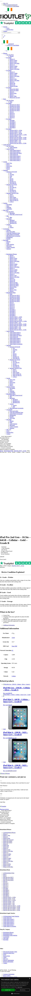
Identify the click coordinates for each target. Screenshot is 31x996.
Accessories (6, 228)
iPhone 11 (12, 77)
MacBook (12, 220)
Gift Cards (12, 418)
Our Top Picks (10, 54)
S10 (11, 173)
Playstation (9, 204)
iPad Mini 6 (12, 127)
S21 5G (11, 186)
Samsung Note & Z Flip (12, 193)
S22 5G (11, 189)
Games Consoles (10, 247)
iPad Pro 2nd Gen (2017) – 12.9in (18, 134)
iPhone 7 (12, 94)
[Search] (19, 33)
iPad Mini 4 (12, 124)
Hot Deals (5, 240)
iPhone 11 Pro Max (14, 80)
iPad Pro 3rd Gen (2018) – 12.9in (18, 137)
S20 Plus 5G (13, 181)
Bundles (8, 238)
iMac (7, 216)
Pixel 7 (8, 164)
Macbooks (12, 213)
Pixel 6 (8, 167)
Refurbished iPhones (11, 254)
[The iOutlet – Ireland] (15, 19)
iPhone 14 (12, 59)
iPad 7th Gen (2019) (15, 107)
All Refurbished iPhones (9, 832)
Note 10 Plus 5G (14, 199)
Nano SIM (14, 646)
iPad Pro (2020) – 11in (15, 140)
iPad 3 (4, 874)
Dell (11, 226)
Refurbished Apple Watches (10, 935)
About (4, 957)
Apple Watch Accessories (12, 234)
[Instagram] (1, 0)
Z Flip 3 (12, 201)
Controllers (9, 208)
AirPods (8, 230)
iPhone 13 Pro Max (14, 69)
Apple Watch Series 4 (15, 159)
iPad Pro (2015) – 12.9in (16, 130)
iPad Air (12, 112)
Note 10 (12, 196)
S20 (11, 177)
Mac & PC (6, 210)
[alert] (15, 986)
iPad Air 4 (12, 116)
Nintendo (8, 207)
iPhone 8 (12, 92)
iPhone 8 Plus (13, 93)
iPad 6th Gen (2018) (15, 106)
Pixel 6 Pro (9, 166)
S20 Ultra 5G (13, 183)
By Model (8, 57)
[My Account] (3, 34)
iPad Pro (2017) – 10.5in (16, 133)
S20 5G (11, 180)
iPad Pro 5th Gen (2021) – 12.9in (18, 143)
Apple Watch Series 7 (15, 151)
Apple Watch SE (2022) (16, 153)
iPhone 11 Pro (13, 79)
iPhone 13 (12, 64)
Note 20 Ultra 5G (14, 200)
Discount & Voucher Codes (10, 951)
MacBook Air (13, 221)
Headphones (9, 237)
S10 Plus (12, 174)
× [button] (29, 978)
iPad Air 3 (12, 114)
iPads (4, 99)
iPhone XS (12, 84)
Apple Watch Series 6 (15, 156)
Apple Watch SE (14, 154)
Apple (13, 637)
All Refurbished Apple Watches (11, 916)
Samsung (5, 170)
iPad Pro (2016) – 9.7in (15, 131)
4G (12, 650)
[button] (15, 993)
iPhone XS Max (14, 86)
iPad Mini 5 (12, 126)
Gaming (5, 203)
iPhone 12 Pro (13, 74)
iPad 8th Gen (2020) (15, 109)
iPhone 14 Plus (13, 60)
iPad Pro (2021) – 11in (15, 141)
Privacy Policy (6, 975)
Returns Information (8, 961)
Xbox (7, 206)
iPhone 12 (12, 72)
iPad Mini (12, 120)
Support (5, 26)
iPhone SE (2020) (14, 90)
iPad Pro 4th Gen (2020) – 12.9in (18, 139)
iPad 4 (4, 876)
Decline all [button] (23, 990)
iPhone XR (12, 83)
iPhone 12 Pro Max (14, 76)
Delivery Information (8, 960)
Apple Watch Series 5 (15, 157)
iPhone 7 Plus (13, 96)
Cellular (14, 676)
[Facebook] (0, 0)
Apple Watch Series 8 (15, 150)
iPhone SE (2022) (14, 89)
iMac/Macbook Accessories (13, 236)
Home (1, 450)
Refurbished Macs (10, 394)
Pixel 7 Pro (9, 163)
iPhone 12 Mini (13, 73)
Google (5, 161)
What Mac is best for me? (16, 214)
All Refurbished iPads (8, 873)
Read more (20, 987)
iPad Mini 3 (12, 123)
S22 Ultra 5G (13, 191)
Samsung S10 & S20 (11, 171)
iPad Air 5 (12, 117)
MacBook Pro (13, 223)
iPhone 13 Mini (13, 66)
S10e (11, 176)
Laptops (8, 224)
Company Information (8, 974)
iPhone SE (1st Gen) (15, 97)
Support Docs (9, 29)
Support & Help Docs (8, 953)
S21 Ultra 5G (13, 187)
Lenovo (11, 227)
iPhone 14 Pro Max (14, 63)
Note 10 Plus (13, 197)
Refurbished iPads (10, 292)
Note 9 (11, 194)
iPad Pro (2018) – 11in (15, 136)
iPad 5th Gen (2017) (15, 104)
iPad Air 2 (12, 113)
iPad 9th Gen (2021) (15, 110)
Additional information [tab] (9, 625)
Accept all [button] (8, 990)
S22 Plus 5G (13, 190)
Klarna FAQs (6, 956)
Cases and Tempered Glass (13, 233)
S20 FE (11, 179)
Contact (5, 31)
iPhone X (12, 82)
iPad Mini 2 (12, 121)
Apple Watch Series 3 (15, 160)
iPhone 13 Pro (13, 67)
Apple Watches (7, 144)
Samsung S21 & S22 (11, 184)
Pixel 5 (8, 169)
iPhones (5, 53)
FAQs (7, 28)
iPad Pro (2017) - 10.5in (20, 450)
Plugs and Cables (10, 231)
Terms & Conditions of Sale (10, 977)
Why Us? (5, 3)
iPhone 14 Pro (13, 62)
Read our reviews (4, 809)
